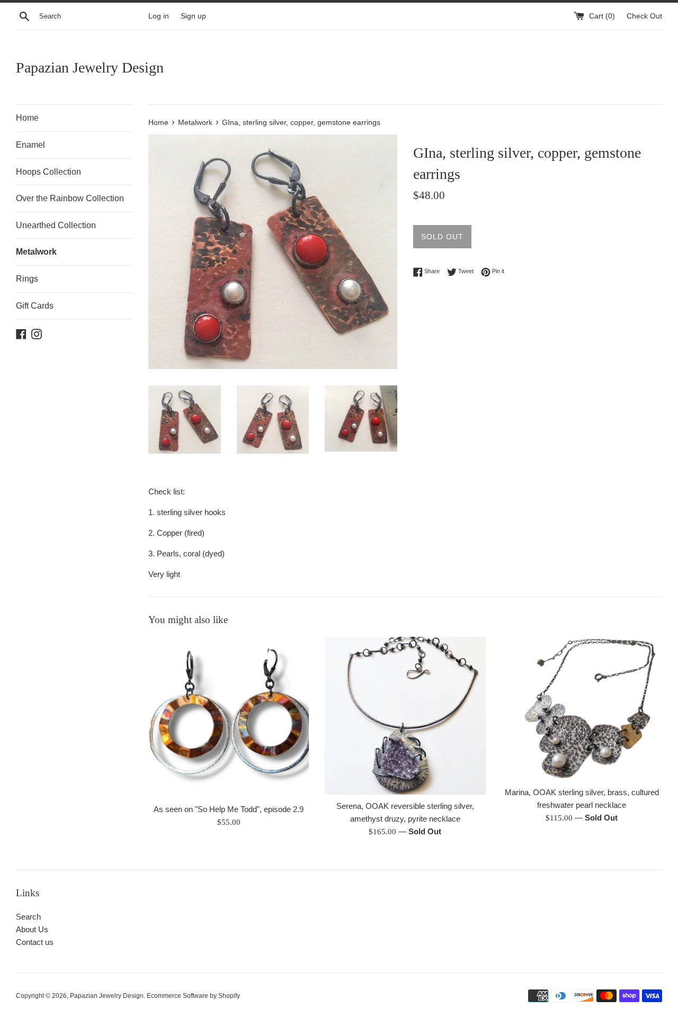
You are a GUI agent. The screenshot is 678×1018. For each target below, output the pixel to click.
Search (28, 916)
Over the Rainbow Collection (70, 198)
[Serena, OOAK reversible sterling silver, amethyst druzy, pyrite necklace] (405, 716)
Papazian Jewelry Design (90, 67)
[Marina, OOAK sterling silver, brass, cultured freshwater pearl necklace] (582, 708)
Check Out (644, 16)
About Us (32, 929)
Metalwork (36, 251)
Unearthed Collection (56, 225)
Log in (158, 16)
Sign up (193, 16)
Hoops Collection (48, 171)
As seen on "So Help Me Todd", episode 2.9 (229, 809)
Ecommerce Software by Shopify (193, 995)
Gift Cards (34, 305)
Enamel (30, 144)
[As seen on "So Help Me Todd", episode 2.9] (228, 717)
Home (27, 117)
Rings (27, 278)
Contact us (34, 942)
